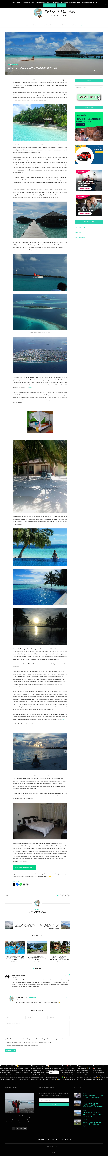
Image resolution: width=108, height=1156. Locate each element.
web (63, 719)
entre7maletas (14, 71)
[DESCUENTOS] (89, 126)
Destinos (36, 25)
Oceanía (85, 1110)
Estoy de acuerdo (50, 5)
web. (30, 388)
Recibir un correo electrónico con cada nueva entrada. (22, 1046)
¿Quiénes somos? (63, 25)
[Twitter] (97, 71)
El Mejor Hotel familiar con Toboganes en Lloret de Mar (14, 958)
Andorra (85, 1101)
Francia (85, 1093)
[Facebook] (94, 71)
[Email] (99, 71)
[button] (65, 751)
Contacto (74, 25)
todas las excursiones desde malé (24, 868)
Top (54, 1152)
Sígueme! (54, 1073)
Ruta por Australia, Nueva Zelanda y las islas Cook (49, 927)
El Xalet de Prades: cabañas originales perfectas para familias (59, 958)
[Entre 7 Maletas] (54, 13)
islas (7, 895)
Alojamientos (13, 64)
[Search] (81, 25)
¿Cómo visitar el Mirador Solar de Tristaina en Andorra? (93, 1105)
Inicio (27, 25)
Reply (68, 975)
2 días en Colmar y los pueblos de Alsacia (93, 1096)
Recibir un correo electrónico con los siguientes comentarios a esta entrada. (29, 1042)
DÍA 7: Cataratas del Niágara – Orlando (25, 926)
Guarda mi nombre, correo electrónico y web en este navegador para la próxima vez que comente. (35, 1039)
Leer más (61, 5)
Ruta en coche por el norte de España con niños (92, 1124)
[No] (106, 4)
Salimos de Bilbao (18, 975)
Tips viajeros (48, 25)
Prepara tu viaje (87, 1120)
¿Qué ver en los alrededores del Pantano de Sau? (37, 958)
